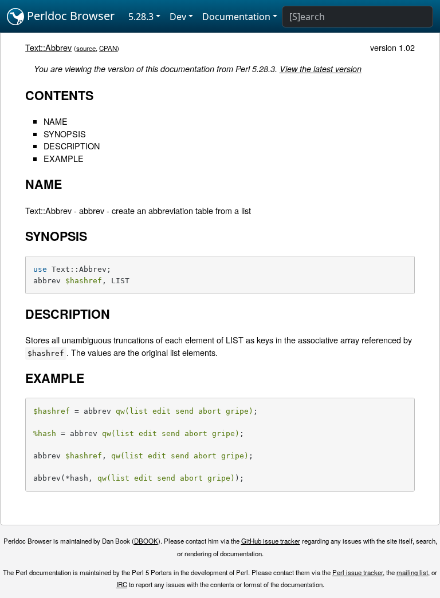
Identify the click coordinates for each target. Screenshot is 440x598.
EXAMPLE (64, 158)
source (86, 48)
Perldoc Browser (69, 15)
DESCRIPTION (72, 146)
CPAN (108, 48)
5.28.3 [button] (141, 16)
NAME (56, 121)
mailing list (412, 572)
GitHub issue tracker (270, 540)
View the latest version (321, 68)
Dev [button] (178, 16)
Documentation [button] (236, 16)
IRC (121, 584)
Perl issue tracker (357, 572)
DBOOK (146, 540)
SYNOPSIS (65, 134)
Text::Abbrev (48, 47)
